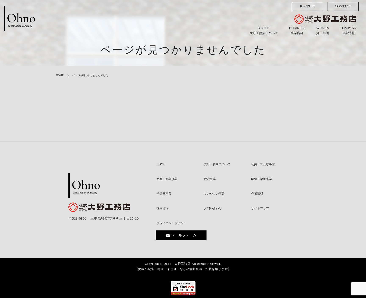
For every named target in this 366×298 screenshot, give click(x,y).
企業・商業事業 (167, 179)
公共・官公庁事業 (263, 164)
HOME (60, 75)
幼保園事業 (164, 193)
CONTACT (343, 6)
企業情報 (257, 193)
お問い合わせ (213, 208)
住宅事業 (210, 179)
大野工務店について (217, 164)
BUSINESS (297, 30)
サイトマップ (260, 208)
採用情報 (162, 208)
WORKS (322, 30)
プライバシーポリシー (171, 223)
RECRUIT (307, 6)
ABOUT (264, 30)
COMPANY (348, 30)
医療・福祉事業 (261, 179)
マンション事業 (214, 193)
